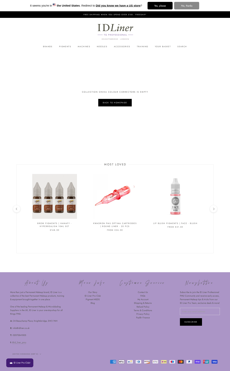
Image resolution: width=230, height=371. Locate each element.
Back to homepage (115, 102)
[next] (213, 208)
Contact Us (143, 292)
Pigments (65, 46)
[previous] (16, 208)
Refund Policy (143, 306)
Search (182, 46)
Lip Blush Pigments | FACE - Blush (175, 223)
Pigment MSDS (93, 299)
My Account (143, 299)
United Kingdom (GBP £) (25, 354)
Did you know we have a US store (118, 5)
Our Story (92, 292)
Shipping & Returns (143, 303)
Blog (93, 303)
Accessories (122, 46)
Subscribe (190, 322)
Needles (102, 46)
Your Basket (163, 46)
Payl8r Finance (143, 317)
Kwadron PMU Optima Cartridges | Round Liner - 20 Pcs (115, 225)
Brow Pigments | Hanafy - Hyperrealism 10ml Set (54, 225)
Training (142, 46)
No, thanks (186, 6)
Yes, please (160, 6)
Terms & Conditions (143, 310)
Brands (47, 46)
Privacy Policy (142, 314)
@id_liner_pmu (19, 342)
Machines (84, 46)
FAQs (142, 295)
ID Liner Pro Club (93, 295)
